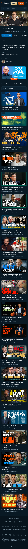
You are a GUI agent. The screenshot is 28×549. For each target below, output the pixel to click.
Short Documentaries (6, 408)
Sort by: (4, 88)
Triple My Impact (7, 35)
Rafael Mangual (14, 109)
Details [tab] (3, 40)
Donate (21, 3)
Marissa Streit (19, 191)
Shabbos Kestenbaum (12, 364)
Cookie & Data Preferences (19, 529)
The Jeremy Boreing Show (7, 256)
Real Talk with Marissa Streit (8, 191)
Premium (14, 3)
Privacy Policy (14, 526)
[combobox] (17, 88)
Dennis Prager (12, 428)
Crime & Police (5, 54)
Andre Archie (14, 149)
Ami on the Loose (5, 31)
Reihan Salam (12, 321)
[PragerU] (6, 3)
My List (17, 35)
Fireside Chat (4, 428)
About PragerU (5, 526)
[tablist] (14, 40)
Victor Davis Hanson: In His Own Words (10, 278)
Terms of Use (22, 526)
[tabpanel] (14, 54)
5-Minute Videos (7, 83)
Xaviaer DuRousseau (14, 343)
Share (25, 35)
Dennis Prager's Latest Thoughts (9, 234)
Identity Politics (14, 54)
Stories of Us (4, 321)
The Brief (3, 364)
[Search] (25, 8)
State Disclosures (7, 529)
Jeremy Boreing (19, 256)
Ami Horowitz (9, 61)
